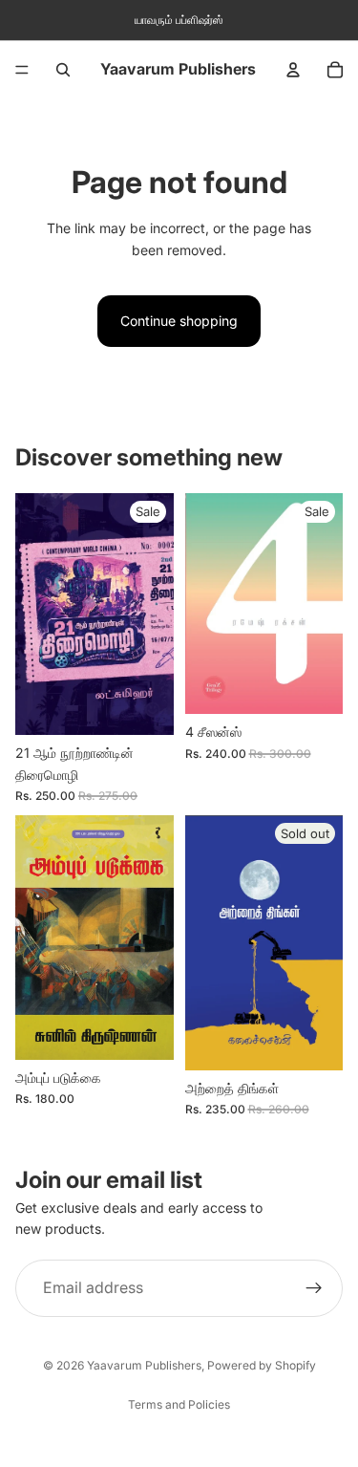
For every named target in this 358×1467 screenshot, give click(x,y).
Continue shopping (179, 321)
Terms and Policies (179, 1404)
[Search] (63, 70)
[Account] (293, 70)
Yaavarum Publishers (144, 1365)
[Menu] (22, 70)
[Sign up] (314, 1288)
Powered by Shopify (261, 1365)
